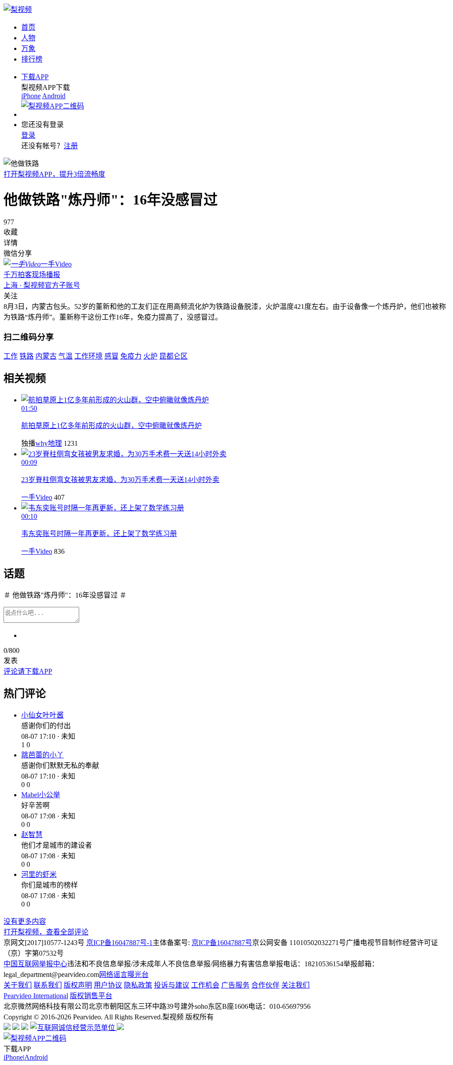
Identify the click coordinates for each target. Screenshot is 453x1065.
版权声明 (78, 985)
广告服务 (235, 985)
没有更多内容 (25, 921)
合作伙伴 (265, 985)
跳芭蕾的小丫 (42, 755)
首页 (28, 27)
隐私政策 (138, 985)
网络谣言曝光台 (124, 974)
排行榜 (31, 59)
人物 (28, 38)
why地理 (48, 443)
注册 (71, 146)
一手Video (36, 497)
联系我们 (48, 985)
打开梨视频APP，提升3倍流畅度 (54, 174)
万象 (28, 48)
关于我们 (18, 985)
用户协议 (108, 985)
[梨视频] (18, 9)
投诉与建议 (171, 985)
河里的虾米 (39, 874)
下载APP (35, 77)
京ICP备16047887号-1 (119, 942)
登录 (28, 135)
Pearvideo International (36, 995)
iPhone (31, 96)
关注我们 (295, 985)
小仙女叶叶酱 (42, 715)
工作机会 (205, 985)
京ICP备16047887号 (222, 942)
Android (53, 96)
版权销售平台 (91, 995)
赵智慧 (31, 834)
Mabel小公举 (40, 795)
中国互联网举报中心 (35, 964)
